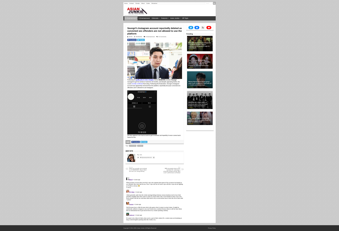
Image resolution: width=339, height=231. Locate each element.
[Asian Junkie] (136, 10)
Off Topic (185, 18)
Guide (148, 3)
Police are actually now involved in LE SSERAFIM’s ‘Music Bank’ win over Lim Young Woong (138, 169)
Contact (131, 3)
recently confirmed (137, 83)
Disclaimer (154, 3)
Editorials (155, 18)
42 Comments (162, 36)
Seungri (140, 145)
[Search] (214, 3)
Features (164, 18)
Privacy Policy (212, 228)
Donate (138, 3)
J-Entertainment (144, 18)
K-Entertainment (131, 18)
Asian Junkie (174, 18)
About (143, 3)
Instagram (133, 145)
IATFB (130, 36)
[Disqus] (155, 199)
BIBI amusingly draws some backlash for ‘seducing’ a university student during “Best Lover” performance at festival (171, 170)
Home (126, 3)
